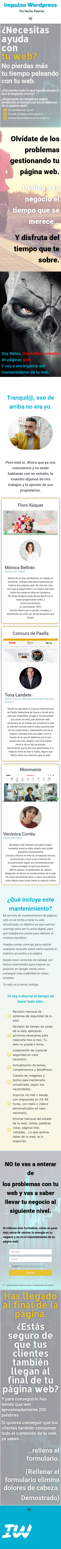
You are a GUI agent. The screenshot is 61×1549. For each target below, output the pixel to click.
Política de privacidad (33, 1266)
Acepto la (28, 1266)
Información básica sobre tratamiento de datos (30, 1285)
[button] (30, 18)
